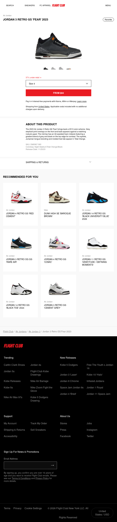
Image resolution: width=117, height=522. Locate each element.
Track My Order (38, 423)
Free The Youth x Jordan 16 (100, 366)
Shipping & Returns (14, 429)
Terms (7, 508)
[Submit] (52, 465)
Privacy (17, 508)
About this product (41, 124)
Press (63, 429)
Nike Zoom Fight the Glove (41, 389)
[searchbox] (13, 5)
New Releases (68, 357)
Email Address (11, 458)
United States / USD (102, 512)
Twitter (90, 436)
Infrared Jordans (95, 381)
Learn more (82, 101)
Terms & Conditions (21, 478)
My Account (10, 423)
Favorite (108, 19)
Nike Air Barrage (39, 381)
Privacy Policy (42, 478)
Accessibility (10, 436)
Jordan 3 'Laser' (68, 374)
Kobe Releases (12, 381)
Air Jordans (21, 331)
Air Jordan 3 (34, 331)
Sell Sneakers (38, 429)
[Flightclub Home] (13, 346)
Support (8, 416)
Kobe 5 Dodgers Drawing (39, 398)
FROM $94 (58, 92)
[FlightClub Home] (58, 5)
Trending (8, 357)
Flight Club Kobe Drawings (39, 372)
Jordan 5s (9, 371)
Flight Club (8, 331)
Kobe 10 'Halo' (95, 374)
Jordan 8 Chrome (69, 381)
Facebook (65, 436)
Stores (63, 423)
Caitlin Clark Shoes (14, 365)
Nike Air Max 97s (13, 397)
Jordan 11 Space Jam (98, 394)
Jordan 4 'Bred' (68, 394)
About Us (65, 416)
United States (44, 106)
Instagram (92, 429)
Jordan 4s (35, 365)
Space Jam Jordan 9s (71, 387)
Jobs (89, 423)
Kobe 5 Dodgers (69, 365)
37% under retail (32, 77)
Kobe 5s (8, 387)
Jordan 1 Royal (95, 387)
